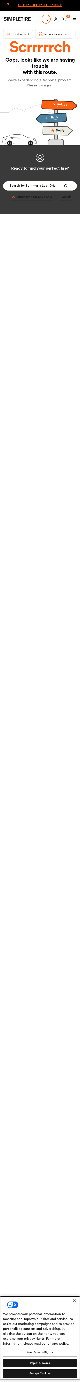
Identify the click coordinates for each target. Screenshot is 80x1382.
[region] (40, 1338)
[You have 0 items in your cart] (63, 19)
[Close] (74, 1300)
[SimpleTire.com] (20, 19)
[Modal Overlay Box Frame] (40, 5)
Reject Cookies (40, 1363)
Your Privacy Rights (40, 1352)
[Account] (56, 19)
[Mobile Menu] (74, 19)
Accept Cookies (40, 1373)
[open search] (46, 19)
